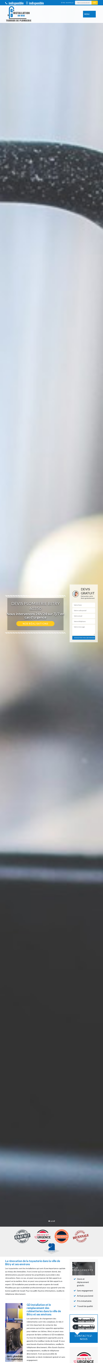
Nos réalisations (35, 623)
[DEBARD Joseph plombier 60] (18, 14)
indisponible (16, 3)
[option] (51, 681)
